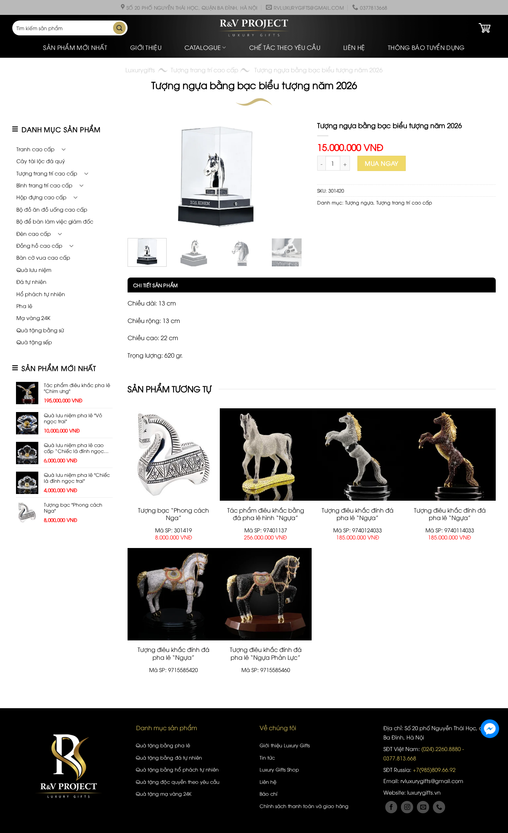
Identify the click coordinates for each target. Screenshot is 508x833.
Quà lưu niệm (33, 269)
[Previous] (140, 176)
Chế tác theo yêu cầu (284, 47)
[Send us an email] (423, 807)
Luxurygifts (140, 70)
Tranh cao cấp (35, 148)
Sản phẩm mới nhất (75, 47)
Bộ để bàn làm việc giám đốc (54, 221)
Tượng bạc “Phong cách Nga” (173, 514)
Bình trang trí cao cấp (44, 185)
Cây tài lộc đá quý (40, 160)
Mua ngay (381, 163)
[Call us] (439, 807)
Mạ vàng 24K (33, 317)
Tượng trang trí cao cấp (204, 70)
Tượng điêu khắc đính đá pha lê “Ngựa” (357, 514)
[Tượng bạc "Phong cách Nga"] (174, 454)
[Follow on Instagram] (407, 807)
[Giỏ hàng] (485, 28)
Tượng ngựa (359, 202)
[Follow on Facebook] (391, 807)
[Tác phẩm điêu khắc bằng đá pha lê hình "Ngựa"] (266, 454)
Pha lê (24, 305)
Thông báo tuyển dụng (426, 47)
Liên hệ (354, 47)
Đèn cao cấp (33, 233)
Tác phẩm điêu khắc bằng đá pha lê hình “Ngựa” (265, 514)
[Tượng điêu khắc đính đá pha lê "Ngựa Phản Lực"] (266, 594)
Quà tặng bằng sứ (40, 329)
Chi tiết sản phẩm (155, 285)
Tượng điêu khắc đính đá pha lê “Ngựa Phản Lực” (266, 653)
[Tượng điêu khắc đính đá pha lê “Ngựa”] (358, 454)
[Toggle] (64, 149)
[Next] (293, 176)
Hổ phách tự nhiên (40, 293)
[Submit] (119, 28)
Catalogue (202, 47)
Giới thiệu (145, 47)
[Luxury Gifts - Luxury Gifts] (254, 28)
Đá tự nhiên (31, 281)
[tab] (153, 285)
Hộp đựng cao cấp (41, 196)
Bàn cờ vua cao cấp (43, 257)
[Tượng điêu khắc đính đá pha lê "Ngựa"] (174, 594)
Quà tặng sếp (34, 341)
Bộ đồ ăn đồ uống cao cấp (51, 209)
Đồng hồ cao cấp (39, 245)
